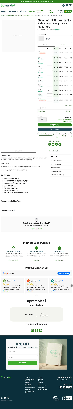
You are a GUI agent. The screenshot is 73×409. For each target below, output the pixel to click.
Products (3, 15)
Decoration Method (43, 108)
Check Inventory (67, 121)
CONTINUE (22, 363)
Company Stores (59, 251)
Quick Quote (55, 129)
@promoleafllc (36, 305)
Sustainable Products (13, 251)
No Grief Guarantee (36, 251)
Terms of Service (42, 389)
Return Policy (29, 381)
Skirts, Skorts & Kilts (28, 15)
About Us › (37, 260)
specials (32, 11)
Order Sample (45, 134)
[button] (1, 285)
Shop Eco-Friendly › (14, 260)
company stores (40, 11)
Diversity (40, 381)
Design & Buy (54, 125)
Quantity (40, 116)
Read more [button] (5, 290)
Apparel (8, 15)
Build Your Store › (60, 260)
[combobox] (55, 38)
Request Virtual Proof (64, 135)
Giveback (40, 382)
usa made (51, 11)
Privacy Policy (41, 387)
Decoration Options (54, 151)
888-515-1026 (36, 229)
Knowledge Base (29, 391)
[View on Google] (4, 280)
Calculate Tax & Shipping (65, 119)
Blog (39, 384)
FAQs (26, 393)
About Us (40, 379)
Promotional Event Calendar (30, 388)
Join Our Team (41, 386)
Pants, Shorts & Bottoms (16, 15)
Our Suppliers (29, 386)
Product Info (18, 151)
